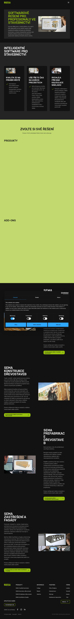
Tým (67, 597)
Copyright (14, 614)
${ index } (37, 204)
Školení (38, 591)
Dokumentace (52, 591)
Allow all (58, 324)
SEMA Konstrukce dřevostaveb (23, 591)
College (38, 588)
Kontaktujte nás (9, 605)
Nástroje (51, 594)
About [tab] (58, 297)
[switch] (29, 318)
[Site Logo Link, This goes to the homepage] (7, 3)
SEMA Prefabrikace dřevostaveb (24, 594)
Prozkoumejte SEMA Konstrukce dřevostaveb (13, 415)
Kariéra (67, 594)
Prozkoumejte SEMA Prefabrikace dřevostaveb (52, 498)
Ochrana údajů (7, 614)
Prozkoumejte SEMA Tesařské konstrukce (53, 352)
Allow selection (37, 324)
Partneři (68, 591)
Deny (16, 324)
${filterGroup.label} (15, 152)
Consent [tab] (15, 297)
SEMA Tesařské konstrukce (22, 588)
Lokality (68, 588)
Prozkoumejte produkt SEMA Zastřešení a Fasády (16, 570)
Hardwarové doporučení (55, 597)
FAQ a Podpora (53, 588)
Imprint (19, 614)
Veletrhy (39, 594)
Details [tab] (37, 297)
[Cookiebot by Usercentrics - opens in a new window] (62, 293)
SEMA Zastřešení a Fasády (22, 597)
